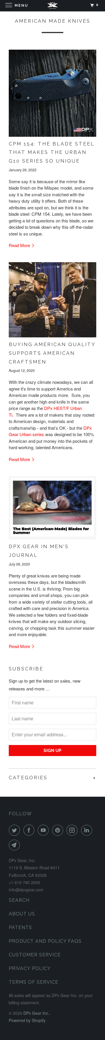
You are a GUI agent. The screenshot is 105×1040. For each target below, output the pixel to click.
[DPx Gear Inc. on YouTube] (44, 830)
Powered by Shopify (27, 1020)
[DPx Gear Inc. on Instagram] (73, 830)
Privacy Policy (30, 968)
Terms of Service (33, 982)
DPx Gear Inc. (36, 1013)
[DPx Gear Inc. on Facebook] (30, 830)
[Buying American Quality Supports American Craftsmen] (52, 299)
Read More (20, 245)
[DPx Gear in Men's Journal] (52, 507)
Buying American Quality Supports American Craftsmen (52, 352)
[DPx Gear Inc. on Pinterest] (59, 830)
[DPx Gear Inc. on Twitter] (15, 830)
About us (22, 914)
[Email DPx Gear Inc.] (15, 844)
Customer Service (35, 955)
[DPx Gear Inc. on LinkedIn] (87, 830)
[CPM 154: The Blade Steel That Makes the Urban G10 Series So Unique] (52, 93)
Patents (20, 927)
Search (19, 900)
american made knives (52, 21)
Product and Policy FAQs (45, 941)
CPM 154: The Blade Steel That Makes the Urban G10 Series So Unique (51, 152)
